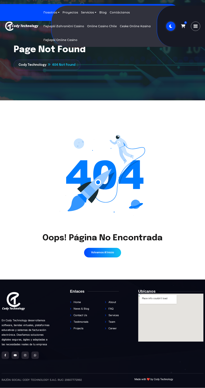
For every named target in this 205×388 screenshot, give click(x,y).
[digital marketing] (22, 26)
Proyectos (70, 12)
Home (77, 302)
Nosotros (50, 12)
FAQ (111, 308)
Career (112, 328)
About (112, 302)
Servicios (87, 12)
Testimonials (80, 321)
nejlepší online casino (60, 40)
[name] (183, 26)
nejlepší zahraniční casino (63, 26)
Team (111, 321)
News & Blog (81, 308)
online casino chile (102, 26)
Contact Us (80, 315)
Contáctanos (120, 12)
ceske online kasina (135, 26)
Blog (103, 12)
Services (113, 315)
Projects (78, 328)
